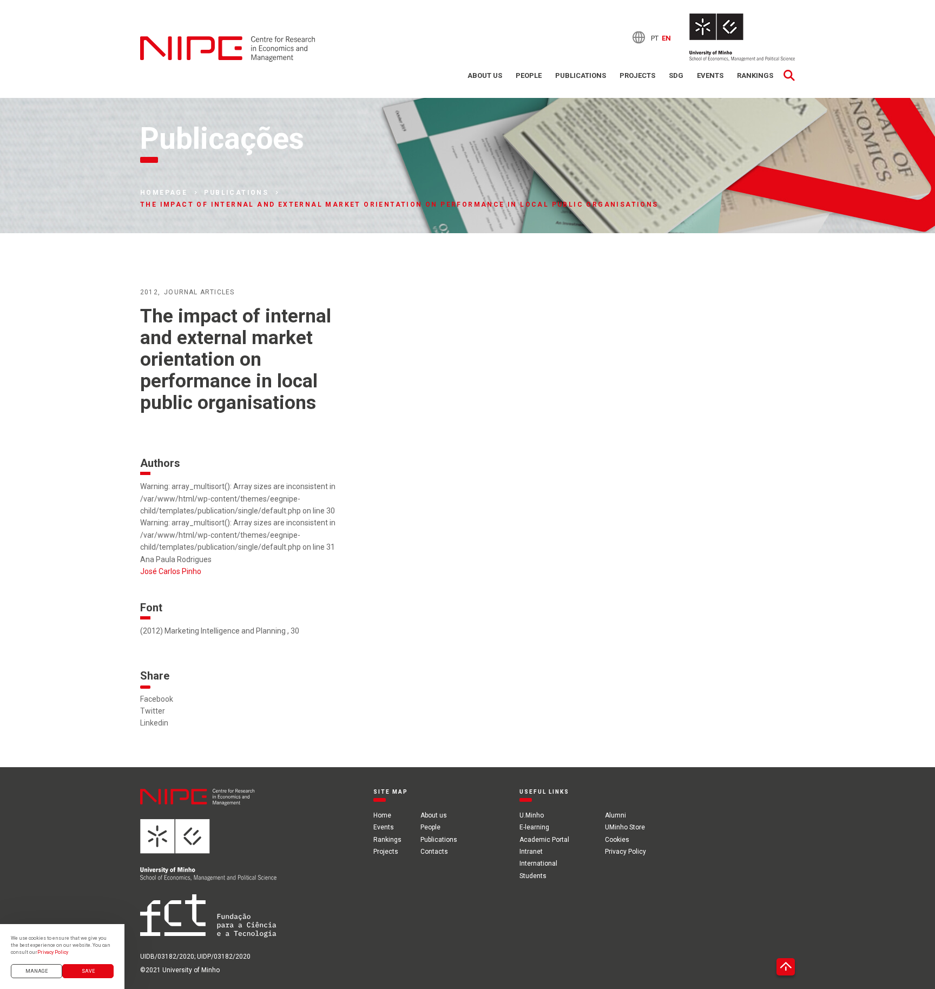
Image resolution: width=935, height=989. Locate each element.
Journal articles (199, 292)
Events (710, 75)
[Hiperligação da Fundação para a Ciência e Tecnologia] (208, 922)
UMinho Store (625, 827)
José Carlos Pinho (170, 571)
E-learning (534, 827)
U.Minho (531, 815)
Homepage (163, 192)
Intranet (531, 851)
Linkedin (154, 722)
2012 (149, 292)
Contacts (434, 851)
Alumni (615, 815)
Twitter (152, 711)
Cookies (617, 839)
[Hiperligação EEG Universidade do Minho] (208, 856)
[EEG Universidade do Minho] (742, 37)
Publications (580, 75)
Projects (637, 75)
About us (484, 75)
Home (382, 815)
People (529, 75)
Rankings (755, 75)
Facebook (156, 699)
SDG (676, 75)
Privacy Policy (625, 851)
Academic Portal (544, 839)
